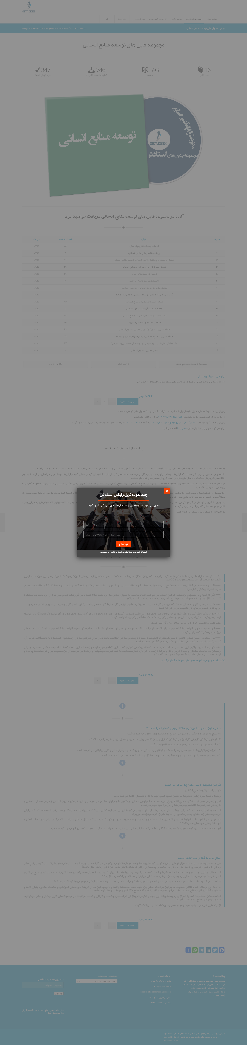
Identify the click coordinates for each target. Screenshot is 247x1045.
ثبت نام (123, 544)
